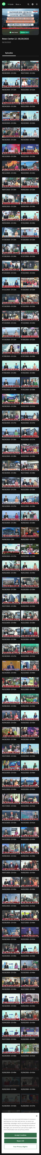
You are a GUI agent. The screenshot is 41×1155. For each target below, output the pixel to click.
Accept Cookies (20, 1135)
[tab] (9, 53)
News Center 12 (9, 38)
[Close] (36, 1116)
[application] (20, 19)
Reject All (20, 1141)
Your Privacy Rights (20, 1147)
